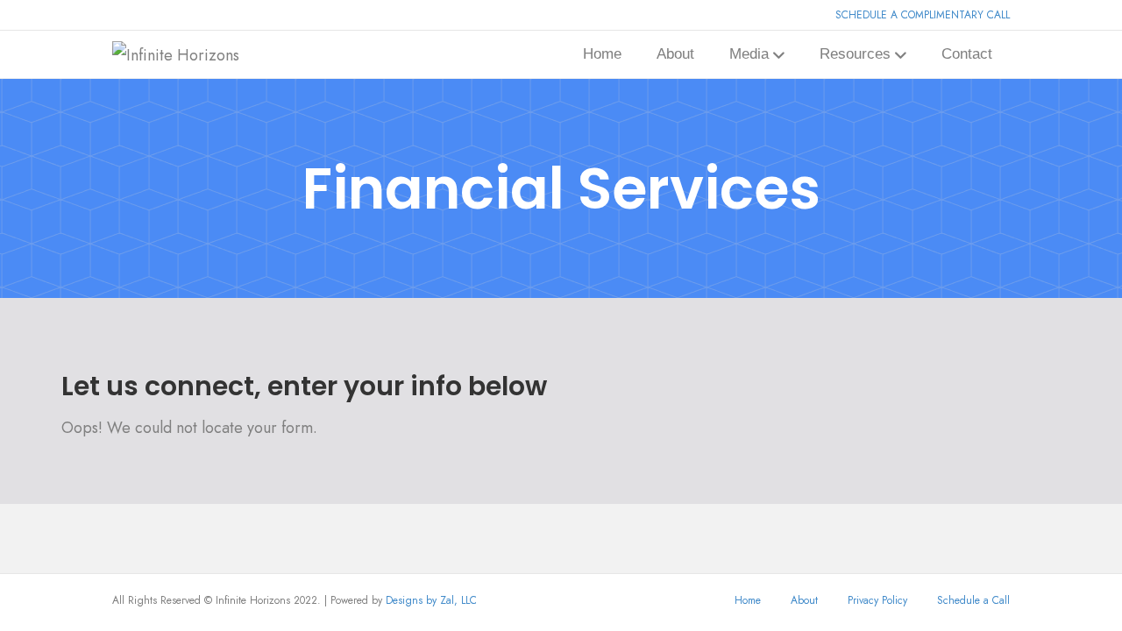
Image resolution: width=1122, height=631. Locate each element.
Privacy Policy (877, 600)
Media (749, 54)
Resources (855, 54)
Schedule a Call (973, 600)
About (675, 54)
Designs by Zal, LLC (431, 600)
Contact (966, 54)
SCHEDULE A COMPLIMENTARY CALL (922, 15)
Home (602, 54)
